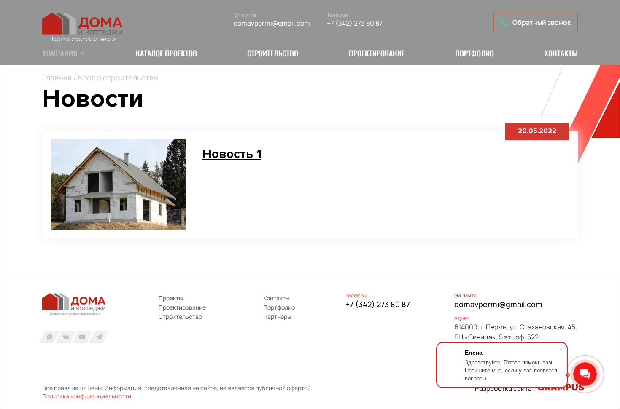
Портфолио (474, 53)
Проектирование (377, 53)
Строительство (272, 53)
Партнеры (277, 317)
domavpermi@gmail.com (272, 23)
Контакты (561, 53)
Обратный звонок (541, 22)
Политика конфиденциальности (86, 396)
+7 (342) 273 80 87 (355, 23)
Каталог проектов (166, 53)
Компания (59, 53)
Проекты (171, 298)
